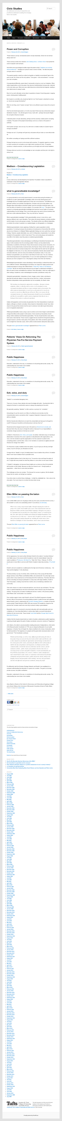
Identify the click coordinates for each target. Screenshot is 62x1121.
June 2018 (9, 941)
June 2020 (9, 900)
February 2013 (10, 1050)
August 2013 (10, 1040)
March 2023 (9, 844)
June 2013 (9, 1043)
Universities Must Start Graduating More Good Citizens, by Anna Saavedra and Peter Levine (30, 768)
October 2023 (10, 832)
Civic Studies (14, 8)
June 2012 (9, 1064)
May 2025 (9, 799)
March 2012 (9, 1069)
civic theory (14, 329)
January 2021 (10, 888)
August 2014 (10, 1020)
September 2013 (11, 1038)
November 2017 (10, 953)
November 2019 (10, 912)
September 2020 (11, 895)
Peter (22, 194)
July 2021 (9, 878)
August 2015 (10, 999)
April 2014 (9, 1026)
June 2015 (9, 1002)
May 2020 (9, 902)
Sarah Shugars (24, 52)
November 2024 (10, 809)
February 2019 (10, 927)
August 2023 (10, 835)
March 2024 (9, 823)
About (13, 38)
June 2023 (9, 838)
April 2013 (9, 1047)
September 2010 (11, 1086)
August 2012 (10, 1061)
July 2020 (9, 898)
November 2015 (10, 994)
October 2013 (10, 1037)
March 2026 (9, 782)
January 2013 (10, 1052)
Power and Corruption (18, 49)
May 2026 (9, 779)
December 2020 (10, 890)
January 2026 (10, 786)
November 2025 (10, 789)
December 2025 (10, 787)
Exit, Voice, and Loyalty (26, 435)
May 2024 (9, 820)
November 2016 (10, 973)
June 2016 (9, 982)
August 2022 (10, 856)
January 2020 (10, 908)
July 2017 (9, 960)
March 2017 (9, 967)
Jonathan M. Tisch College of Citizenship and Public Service (20, 1107)
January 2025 (10, 806)
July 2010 (9, 1090)
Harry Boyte (24, 360)
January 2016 (10, 990)
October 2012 (10, 1057)
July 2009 (9, 1096)
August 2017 (10, 958)
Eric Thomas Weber (11, 738)
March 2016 (9, 987)
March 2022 (9, 864)
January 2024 (10, 827)
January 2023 (10, 847)
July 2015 (9, 1001)
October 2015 (10, 996)
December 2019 (10, 910)
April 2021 (9, 883)
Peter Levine (42, 325)
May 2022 (9, 861)
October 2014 (10, 1016)
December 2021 (10, 869)
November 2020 (10, 891)
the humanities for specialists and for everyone (18, 763)
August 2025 (10, 794)
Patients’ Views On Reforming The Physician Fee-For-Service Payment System (24, 340)
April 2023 (9, 842)
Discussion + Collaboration (24, 38)
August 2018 (10, 938)
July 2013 (9, 1042)
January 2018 (10, 949)
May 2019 (9, 922)
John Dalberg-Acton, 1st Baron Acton (36, 61)
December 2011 (10, 1074)
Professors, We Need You (24, 560)
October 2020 (10, 893)
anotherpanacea (10, 730)
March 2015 (9, 1008)
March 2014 (9, 1028)
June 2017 (9, 961)
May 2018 (9, 943)
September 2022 (11, 854)
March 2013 (9, 1049)
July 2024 (9, 816)
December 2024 (10, 808)
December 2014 (10, 1013)
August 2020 (10, 897)
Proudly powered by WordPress (31, 1115)
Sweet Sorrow (10, 750)
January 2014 (10, 1031)
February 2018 (10, 948)
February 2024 (10, 825)
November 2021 (10, 871)
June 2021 (9, 879)
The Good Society (11, 752)
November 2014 (10, 1014)
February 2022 (10, 866)
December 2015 (10, 992)
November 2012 (10, 1055)
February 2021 (10, 886)
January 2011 (10, 1083)
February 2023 (10, 845)
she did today (43, 502)
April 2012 (9, 1067)
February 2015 (10, 1009)
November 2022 (10, 850)
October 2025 (10, 791)
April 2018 (9, 944)
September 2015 (11, 997)
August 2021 (10, 876)
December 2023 (10, 828)
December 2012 (10, 1054)
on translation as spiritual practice (15, 766)
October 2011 (10, 1076)
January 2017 (10, 970)
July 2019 (9, 919)
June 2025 (9, 797)
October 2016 (10, 975)
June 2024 (9, 818)
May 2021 (9, 881)
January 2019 (10, 929)
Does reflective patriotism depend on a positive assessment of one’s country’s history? (28, 764)
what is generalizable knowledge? (23, 190)
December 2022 (10, 849)
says (43, 207)
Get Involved (36, 38)
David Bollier (10, 735)
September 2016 (11, 977)
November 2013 (10, 1035)
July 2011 (9, 1079)
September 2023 (11, 833)
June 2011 (9, 1081)
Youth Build (33, 613)
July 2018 (9, 939)
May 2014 (9, 1025)
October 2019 (10, 914)
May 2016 (9, 984)
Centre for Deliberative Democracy (15, 732)
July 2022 (9, 857)
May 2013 (9, 1045)
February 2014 (10, 1030)
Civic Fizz (9, 733)
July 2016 (9, 980)
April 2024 (9, 821)
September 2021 (11, 874)
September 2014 (11, 1018)
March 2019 (9, 926)
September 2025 (11, 792)
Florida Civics (10, 740)
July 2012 (9, 1062)
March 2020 (9, 905)
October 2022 (10, 852)
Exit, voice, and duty (17, 392)
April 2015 (9, 1006)
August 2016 (10, 979)
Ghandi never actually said (44, 427)
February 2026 (10, 784)
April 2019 (9, 924)
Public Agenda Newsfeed (27, 346)
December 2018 (10, 931)
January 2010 (10, 1093)
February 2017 (10, 968)
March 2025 (9, 803)
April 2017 (9, 965)
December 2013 (10, 1033)
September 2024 (11, 813)
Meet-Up (43, 38)
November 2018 (10, 932)
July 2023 (9, 837)
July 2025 (9, 796)
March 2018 (9, 946)
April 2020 (9, 903)
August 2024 (10, 815)
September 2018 (11, 936)
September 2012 (11, 1059)
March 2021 (9, 885)
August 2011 (10, 1078)
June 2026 (9, 777)
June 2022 (9, 859)
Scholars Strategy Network (36, 601)
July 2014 (9, 1021)
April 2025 (9, 801)
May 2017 (9, 963)
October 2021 (10, 873)
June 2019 (9, 920)
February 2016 (10, 989)
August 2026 (10, 774)
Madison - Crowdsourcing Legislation (17, 175)
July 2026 (9, 775)
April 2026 (9, 780)
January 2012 (10, 1072)
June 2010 (9, 1091)
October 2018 (10, 934)
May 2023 (9, 840)
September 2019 (11, 915)
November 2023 (10, 830)
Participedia (9, 745)
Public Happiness (15, 356)
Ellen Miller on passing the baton (23, 494)
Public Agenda (10, 748)
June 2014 (9, 1023)
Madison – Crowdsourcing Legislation (25, 166)
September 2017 (11, 956)
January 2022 (10, 867)
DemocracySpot (10, 737)
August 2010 (10, 1088)
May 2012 (9, 1066)
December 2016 (10, 972)
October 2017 (10, 955)
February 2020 (10, 907)
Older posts (10, 693)
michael (23, 169)
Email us (9, 755)
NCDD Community (11, 743)
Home (8, 38)
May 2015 (9, 1004)
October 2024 (10, 811)
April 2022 (9, 862)
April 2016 (9, 985)
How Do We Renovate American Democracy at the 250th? (21, 761)
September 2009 (11, 1095)
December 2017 (10, 951)
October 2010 (10, 1084)
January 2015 (10, 1011)
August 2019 (10, 917)
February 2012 (10, 1071)
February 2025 (10, 804)
